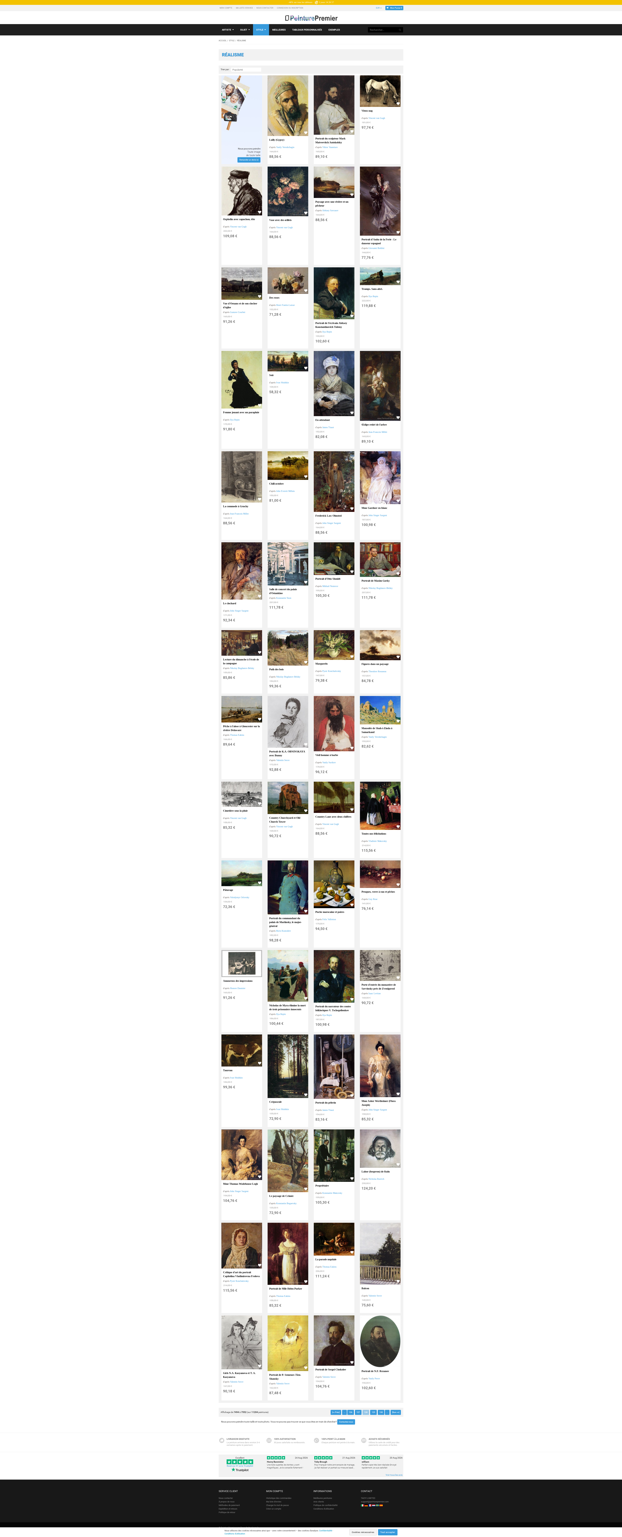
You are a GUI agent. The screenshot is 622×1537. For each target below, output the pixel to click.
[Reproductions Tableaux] (370, 1505)
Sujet (243, 29)
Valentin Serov (283, 760)
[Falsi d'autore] (362, 1505)
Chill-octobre (276, 483)
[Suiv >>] (395, 1412)
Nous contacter (265, 8)
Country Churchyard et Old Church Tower (284, 819)
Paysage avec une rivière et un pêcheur (331, 203)
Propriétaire (322, 1185)
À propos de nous (227, 1501)
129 (373, 1412)
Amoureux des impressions (238, 980)
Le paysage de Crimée (281, 1196)
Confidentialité (325, 1530)
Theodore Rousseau (377, 671)
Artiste (226, 29)
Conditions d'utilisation (323, 1509)
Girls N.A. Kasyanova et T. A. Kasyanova (239, 1375)
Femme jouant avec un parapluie (241, 412)
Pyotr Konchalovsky (331, 671)
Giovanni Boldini (376, 248)
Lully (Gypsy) (276, 139)
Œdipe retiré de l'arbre (374, 424)
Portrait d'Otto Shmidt (327, 578)
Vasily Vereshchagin (285, 147)
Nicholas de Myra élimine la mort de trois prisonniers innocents (287, 1007)
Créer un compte (273, 1509)
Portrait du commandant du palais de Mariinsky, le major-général (285, 922)
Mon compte (226, 8)
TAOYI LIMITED (368, 1498)
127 (358, 1412)
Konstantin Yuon (283, 598)
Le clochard (229, 603)
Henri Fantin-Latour (285, 305)
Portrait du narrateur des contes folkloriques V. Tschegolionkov (333, 1008)
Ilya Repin (327, 332)
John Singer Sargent (331, 523)
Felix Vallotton (329, 919)
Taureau (227, 1070)
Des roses (274, 297)
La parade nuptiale (325, 1259)
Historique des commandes (278, 1498)
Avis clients (318, 1501)
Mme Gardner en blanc (374, 508)
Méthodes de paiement (229, 1505)
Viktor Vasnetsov (330, 147)
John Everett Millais (285, 491)
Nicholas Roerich (376, 1179)
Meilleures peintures (322, 1498)
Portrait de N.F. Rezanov (375, 1371)
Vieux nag (367, 110)
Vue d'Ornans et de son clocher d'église (240, 305)
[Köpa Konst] (377, 1505)
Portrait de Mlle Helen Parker (285, 1288)
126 (350, 1412)
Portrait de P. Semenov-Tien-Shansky (285, 1376)
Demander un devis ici (249, 160)
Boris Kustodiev (283, 931)
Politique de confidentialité (325, 1505)
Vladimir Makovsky (378, 841)
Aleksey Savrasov (330, 210)
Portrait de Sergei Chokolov (330, 1369)
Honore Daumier (237, 988)
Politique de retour (227, 1512)
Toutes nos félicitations (374, 833)
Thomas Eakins (237, 735)
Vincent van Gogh (377, 118)
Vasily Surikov (329, 762)
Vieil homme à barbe (326, 755)
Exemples (334, 29)
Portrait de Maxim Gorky (376, 580)
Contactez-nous (346, 1422)
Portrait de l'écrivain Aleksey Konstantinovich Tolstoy (331, 325)
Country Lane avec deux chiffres (333, 816)
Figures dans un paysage (375, 664)
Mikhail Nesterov (330, 586)
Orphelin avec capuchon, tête (239, 219)
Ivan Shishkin (282, 382)
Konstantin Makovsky (332, 1193)
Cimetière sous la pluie (235, 810)
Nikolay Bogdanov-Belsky (381, 588)
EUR (378, 8)
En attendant (322, 420)
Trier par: (225, 69)
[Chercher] (400, 30)
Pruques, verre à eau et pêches (378, 891)
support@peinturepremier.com (375, 1501)
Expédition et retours (228, 1509)
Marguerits (321, 663)
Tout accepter (387, 1532)
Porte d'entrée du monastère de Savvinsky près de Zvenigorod (379, 986)
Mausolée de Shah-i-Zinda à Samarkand (377, 730)
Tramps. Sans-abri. (372, 289)
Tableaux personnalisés (307, 29)
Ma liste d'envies (244, 8)
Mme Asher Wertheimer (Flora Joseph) (379, 1103)
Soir (271, 375)
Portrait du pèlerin (325, 1102)
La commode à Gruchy (235, 506)
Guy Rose (373, 899)
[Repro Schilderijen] (373, 1505)
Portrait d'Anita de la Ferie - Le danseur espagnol (379, 241)
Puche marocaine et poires (329, 912)
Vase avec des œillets (280, 220)
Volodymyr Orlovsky (239, 897)
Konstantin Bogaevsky (286, 1203)
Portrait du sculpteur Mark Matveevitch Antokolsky (330, 140)
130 (381, 1412)
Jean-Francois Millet (378, 432)
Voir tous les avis (394, 1475)
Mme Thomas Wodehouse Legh (240, 1183)
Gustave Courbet (237, 312)
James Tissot (328, 427)
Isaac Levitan (375, 993)
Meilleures (279, 29)
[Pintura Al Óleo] (381, 1505)
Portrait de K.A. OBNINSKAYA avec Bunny (287, 753)
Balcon (365, 1288)
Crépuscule (275, 1101)
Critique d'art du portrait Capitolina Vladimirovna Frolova (241, 1274)
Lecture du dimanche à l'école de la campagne (241, 661)
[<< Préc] (336, 1412)
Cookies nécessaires (363, 1532)
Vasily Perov (374, 1378)
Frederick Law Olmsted (328, 515)
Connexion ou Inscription (290, 8)
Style (259, 29)
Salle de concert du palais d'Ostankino (283, 591)
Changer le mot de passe (277, 1505)
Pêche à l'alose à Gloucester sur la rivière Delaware (241, 728)
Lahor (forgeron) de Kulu (376, 1171)
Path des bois (276, 669)
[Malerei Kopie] (366, 1505)
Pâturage (228, 890)
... (344, 1412)
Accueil (222, 40)
